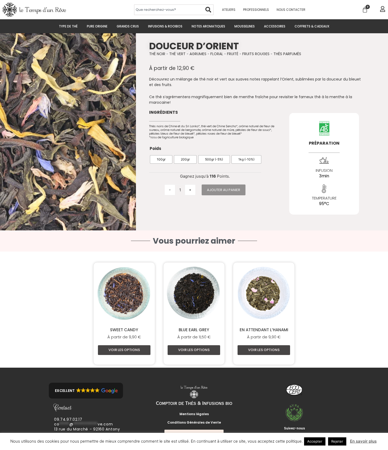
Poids (155, 148)
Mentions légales (194, 414)
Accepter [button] (314, 441)
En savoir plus (363, 441)
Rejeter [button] (337, 441)
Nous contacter (291, 9)
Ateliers (228, 9)
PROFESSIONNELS (256, 9)
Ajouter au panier (223, 189)
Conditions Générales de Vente (194, 422)
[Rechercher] (208, 9)
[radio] (161, 159)
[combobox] (168, 9)
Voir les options (124, 349)
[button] (86, 391)
